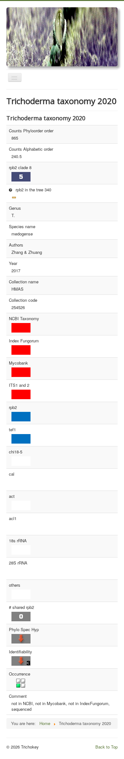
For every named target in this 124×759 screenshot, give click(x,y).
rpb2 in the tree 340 (32, 190)
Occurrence (19, 674)
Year (13, 263)
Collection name (23, 282)
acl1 (13, 518)
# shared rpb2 (21, 607)
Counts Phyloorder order (31, 131)
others (14, 585)
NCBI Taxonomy (24, 318)
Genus (15, 208)
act (12, 496)
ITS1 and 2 (19, 385)
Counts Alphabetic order (31, 149)
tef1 (12, 429)
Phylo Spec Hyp (24, 629)
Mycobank (18, 363)
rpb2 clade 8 (20, 167)
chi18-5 (15, 452)
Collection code (23, 300)
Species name (22, 226)
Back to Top (106, 747)
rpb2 (13, 407)
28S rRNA (18, 563)
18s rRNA (18, 541)
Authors (16, 245)
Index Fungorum (24, 341)
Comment (18, 696)
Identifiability (20, 652)
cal (11, 474)
